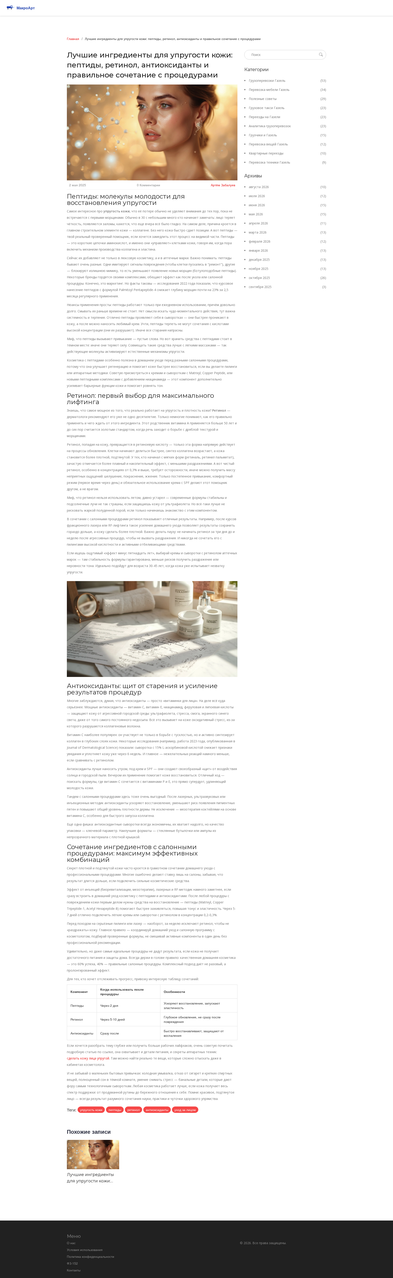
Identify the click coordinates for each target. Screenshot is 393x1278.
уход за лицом (185, 1109)
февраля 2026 (287, 241)
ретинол (133, 1109)
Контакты (74, 1270)
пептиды (114, 1109)
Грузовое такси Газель (287, 108)
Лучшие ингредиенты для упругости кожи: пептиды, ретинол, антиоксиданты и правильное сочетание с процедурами (91, 1178)
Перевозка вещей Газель (287, 144)
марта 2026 (287, 232)
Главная (73, 38)
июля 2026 (287, 196)
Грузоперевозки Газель (287, 80)
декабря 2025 (287, 259)
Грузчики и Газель (287, 135)
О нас (71, 1243)
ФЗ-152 (72, 1263)
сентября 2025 (287, 287)
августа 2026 (287, 187)
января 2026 (287, 250)
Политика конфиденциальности (90, 1256)
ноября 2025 (287, 268)
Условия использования (85, 1249)
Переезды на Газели (287, 117)
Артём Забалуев (223, 185)
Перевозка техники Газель (287, 162)
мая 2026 (287, 214)
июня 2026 (287, 205)
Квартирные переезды (287, 153)
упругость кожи (91, 1109)
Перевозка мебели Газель (287, 89)
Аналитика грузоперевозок (287, 126)
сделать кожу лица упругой (88, 1058)
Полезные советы (287, 99)
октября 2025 (287, 278)
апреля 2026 (287, 223)
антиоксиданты (157, 1109)
